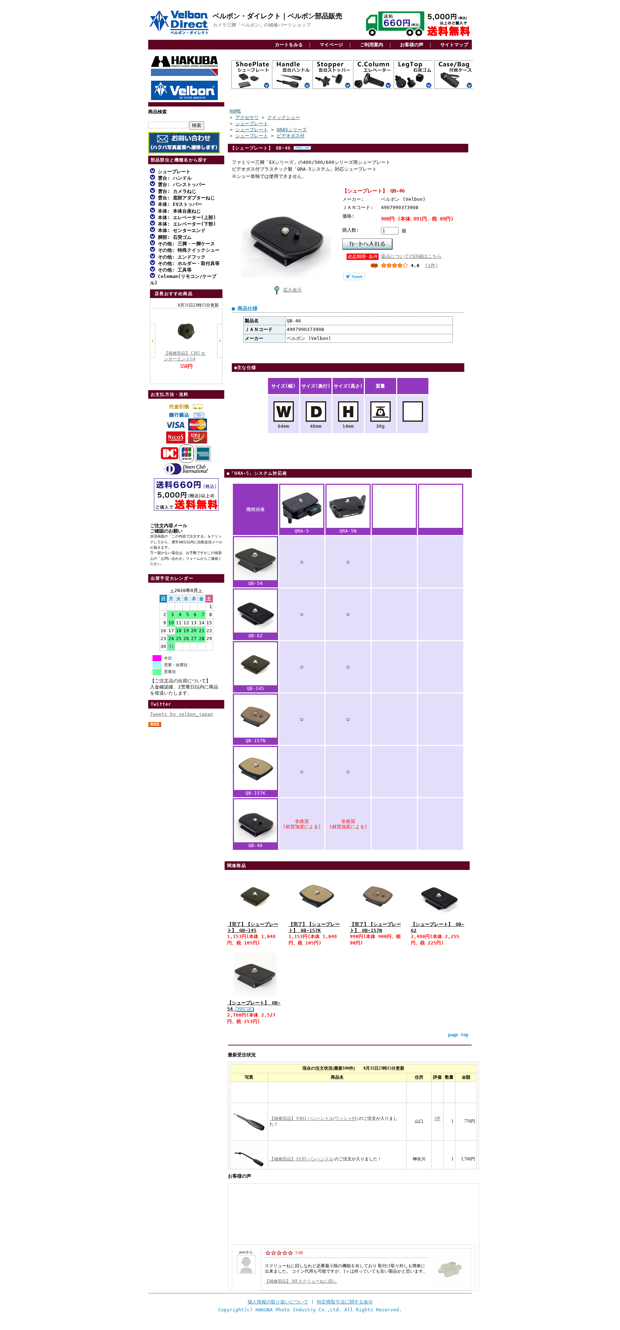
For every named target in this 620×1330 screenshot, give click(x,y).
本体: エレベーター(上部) (185, 217)
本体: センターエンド (180, 230)
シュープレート (173, 171)
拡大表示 (292, 290)
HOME (235, 111)
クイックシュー (283, 117)
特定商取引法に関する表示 (345, 1302)
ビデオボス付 (291, 135)
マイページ (331, 44)
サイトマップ (454, 44)
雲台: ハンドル (173, 178)
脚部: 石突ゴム (173, 237)
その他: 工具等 (173, 270)
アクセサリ (247, 117)
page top (458, 1034)
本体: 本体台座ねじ (178, 211)
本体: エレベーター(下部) (185, 224)
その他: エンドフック (180, 257)
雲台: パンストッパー (180, 184)
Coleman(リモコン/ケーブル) (183, 279)
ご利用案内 (371, 44)
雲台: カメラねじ (175, 191)
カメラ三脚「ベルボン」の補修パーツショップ (262, 25)
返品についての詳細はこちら (411, 256)
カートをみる (289, 44)
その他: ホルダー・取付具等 (187, 263)
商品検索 (157, 111)
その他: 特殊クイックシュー (187, 250)
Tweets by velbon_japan (181, 714)
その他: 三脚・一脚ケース (185, 243)
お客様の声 (411, 44)
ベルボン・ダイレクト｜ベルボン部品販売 (277, 16)
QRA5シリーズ (292, 129)
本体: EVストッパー (178, 204)
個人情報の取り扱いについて (278, 1302)
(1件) (431, 265)
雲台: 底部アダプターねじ (185, 197)
